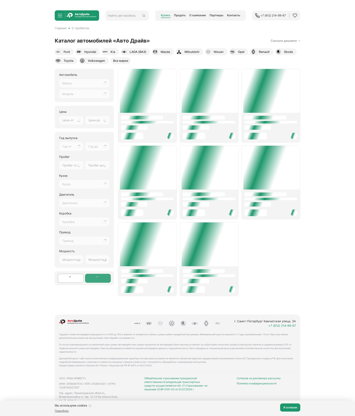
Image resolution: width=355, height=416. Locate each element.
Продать (180, 15)
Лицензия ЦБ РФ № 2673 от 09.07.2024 (130, 365)
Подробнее (62, 410)
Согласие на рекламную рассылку (259, 378)
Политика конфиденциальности (256, 383)
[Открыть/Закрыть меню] (60, 15)
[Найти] (144, 15)
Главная (60, 28)
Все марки (120, 60)
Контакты (233, 15)
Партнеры (216, 15)
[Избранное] (295, 15)
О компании (197, 15)
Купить (165, 15)
